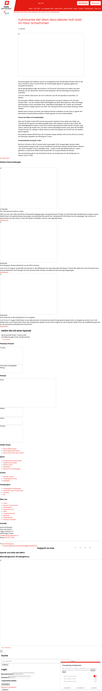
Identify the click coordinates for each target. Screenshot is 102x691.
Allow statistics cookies (69, 678)
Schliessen (5, 665)
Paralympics (88, 8)
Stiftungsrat (7, 507)
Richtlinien (6, 467)
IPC (4, 495)
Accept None (67, 688)
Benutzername (6, 674)
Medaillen (6, 481)
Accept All (94, 688)
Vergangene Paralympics (12, 488)
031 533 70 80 (9, 538)
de (39, 3)
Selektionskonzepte (10, 463)
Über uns (97, 8)
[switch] (95, 676)
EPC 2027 (37, 8)
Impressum (7, 546)
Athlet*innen (67, 8)
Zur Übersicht (4, 158)
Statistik (6, 493)
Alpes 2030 (58, 8)
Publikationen (8, 518)
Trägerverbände (9, 513)
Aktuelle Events (8, 477)
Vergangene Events (10, 479)
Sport (75, 8)
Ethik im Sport (8, 465)
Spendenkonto (32, 546)
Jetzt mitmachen (6, 647)
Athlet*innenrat (8, 509)
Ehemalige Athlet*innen (11, 451)
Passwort (4, 677)
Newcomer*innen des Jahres (13, 453)
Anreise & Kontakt (9, 520)
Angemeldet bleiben (8, 681)
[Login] (70, 3)
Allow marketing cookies (70, 681)
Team (5, 503)
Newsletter (82, 3)
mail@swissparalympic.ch (9, 536)
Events (81, 8)
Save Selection (80, 688)
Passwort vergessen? (8, 687)
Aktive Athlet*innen (9, 449)
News (31, 8)
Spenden (96, 3)
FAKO (5, 511)
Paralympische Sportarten (12, 461)
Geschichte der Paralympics (13, 491)
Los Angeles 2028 (47, 8)
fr (42, 3)
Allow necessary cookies (70, 676)
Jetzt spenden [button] (6, 339)
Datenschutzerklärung (19, 546)
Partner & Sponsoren (10, 505)
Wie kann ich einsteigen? (12, 469)
